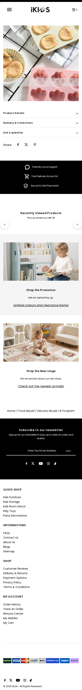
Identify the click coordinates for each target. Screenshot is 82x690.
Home (11, 411)
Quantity (8, 56)
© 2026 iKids (10, 686)
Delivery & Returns (15, 573)
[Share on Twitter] (26, 145)
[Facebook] (26, 464)
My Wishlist (10, 618)
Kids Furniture (12, 497)
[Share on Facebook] (18, 145)
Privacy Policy (12, 582)
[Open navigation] (10, 9)
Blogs (6, 547)
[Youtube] (41, 464)
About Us (9, 542)
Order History (12, 604)
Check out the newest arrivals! (41, 386)
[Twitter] (33, 464)
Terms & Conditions (16, 587)
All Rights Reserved (31, 686)
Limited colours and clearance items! (41, 305)
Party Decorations (15, 516)
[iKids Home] (40, 9)
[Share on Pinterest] (35, 145)
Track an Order (13, 609)
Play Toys (9, 511)
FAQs (6, 533)
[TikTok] (55, 464)
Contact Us (10, 538)
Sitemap (8, 551)
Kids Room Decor (14, 506)
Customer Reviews (15, 569)
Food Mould (26, 411)
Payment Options (15, 578)
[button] (41, 82)
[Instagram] (48, 464)
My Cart (8, 623)
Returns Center (13, 614)
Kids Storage (11, 502)
